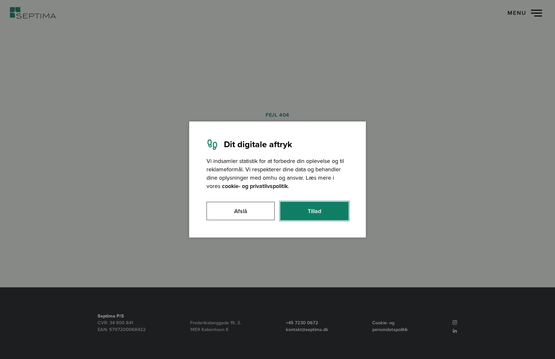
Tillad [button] (314, 211)
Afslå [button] (240, 211)
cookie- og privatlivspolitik (255, 186)
